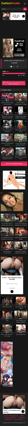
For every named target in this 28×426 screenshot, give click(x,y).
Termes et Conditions (10, 417)
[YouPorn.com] (11, 3)
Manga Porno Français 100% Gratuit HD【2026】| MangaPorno (14, 83)
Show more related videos (14, 163)
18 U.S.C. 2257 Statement (11, 415)
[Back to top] (23, 421)
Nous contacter (19, 419)
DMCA (22, 415)
